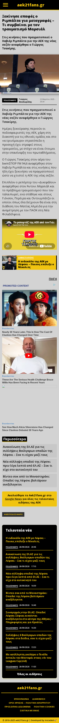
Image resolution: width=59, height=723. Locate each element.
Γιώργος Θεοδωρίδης (25, 100)
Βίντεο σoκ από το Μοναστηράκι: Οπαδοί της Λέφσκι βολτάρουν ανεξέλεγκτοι (26, 480)
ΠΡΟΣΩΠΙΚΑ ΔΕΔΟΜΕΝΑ (18, 706)
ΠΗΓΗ (53, 279)
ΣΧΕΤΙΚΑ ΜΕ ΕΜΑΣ (29, 710)
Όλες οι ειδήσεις (29, 674)
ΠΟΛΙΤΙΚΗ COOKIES (44, 706)
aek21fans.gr (29, 687)
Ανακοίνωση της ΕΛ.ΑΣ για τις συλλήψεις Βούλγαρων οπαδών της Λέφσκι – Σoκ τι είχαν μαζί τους (27, 451)
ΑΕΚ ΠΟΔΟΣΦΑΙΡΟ (14, 514)
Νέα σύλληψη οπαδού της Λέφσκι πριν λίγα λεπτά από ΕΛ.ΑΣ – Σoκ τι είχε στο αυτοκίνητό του (27, 465)
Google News (13, 499)
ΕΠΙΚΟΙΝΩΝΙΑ (21, 698)
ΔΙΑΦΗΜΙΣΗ (38, 698)
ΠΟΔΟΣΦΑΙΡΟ (10, 100)
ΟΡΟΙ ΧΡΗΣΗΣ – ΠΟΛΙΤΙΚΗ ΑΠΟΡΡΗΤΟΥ (29, 702)
